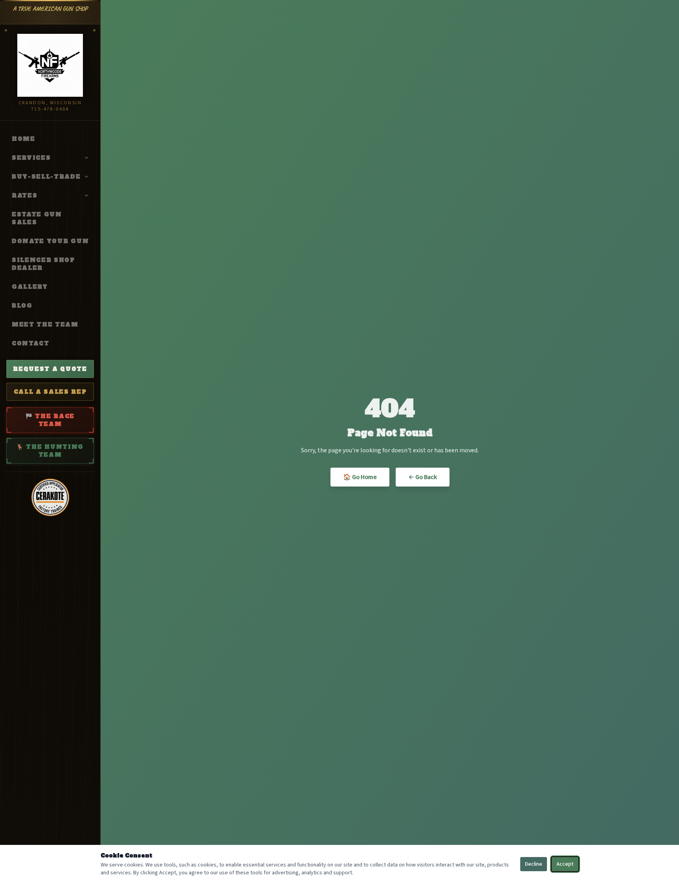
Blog (22, 306)
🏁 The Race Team (50, 420)
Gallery (30, 287)
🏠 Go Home (360, 477)
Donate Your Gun (50, 241)
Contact (31, 343)
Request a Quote (50, 369)
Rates (24, 195)
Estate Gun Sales (37, 218)
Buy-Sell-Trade (46, 177)
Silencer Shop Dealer (43, 264)
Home (23, 139)
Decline (533, 864)
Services (31, 158)
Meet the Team (45, 324)
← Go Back (422, 477)
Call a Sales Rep (50, 392)
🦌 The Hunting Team (50, 451)
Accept (565, 864)
